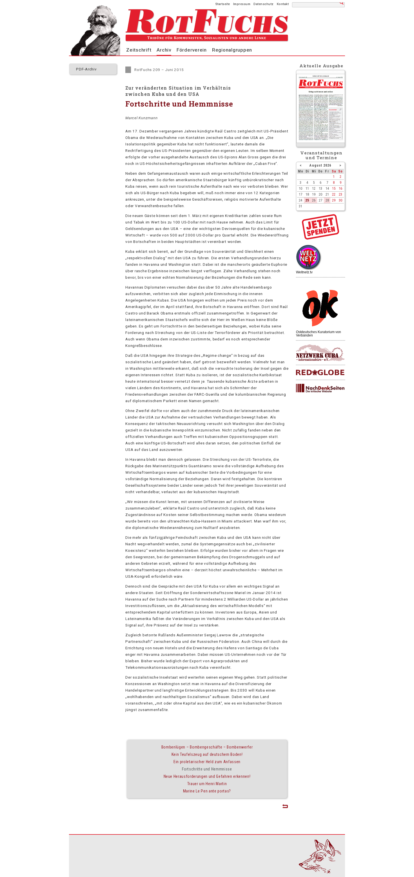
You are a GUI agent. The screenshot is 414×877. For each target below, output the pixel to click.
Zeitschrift (138, 50)
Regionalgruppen (232, 50)
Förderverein (192, 50)
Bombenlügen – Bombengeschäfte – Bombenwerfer (207, 747)
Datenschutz (263, 4)
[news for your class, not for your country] (320, 373)
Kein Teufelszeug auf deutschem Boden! (207, 754)
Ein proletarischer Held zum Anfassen (207, 761)
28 (327, 200)
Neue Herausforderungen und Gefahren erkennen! (207, 776)
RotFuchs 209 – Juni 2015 (159, 69)
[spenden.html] (320, 238)
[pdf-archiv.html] (320, 141)
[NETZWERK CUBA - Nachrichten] (320, 353)
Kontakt (283, 4)
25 (307, 200)
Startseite (222, 4)
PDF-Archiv (86, 69)
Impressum (242, 4)
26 (313, 200)
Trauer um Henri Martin (207, 783)
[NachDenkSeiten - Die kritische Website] (320, 388)
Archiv (164, 50)
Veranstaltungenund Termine (321, 155)
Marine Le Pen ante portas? (207, 791)
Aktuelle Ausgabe (321, 65)
